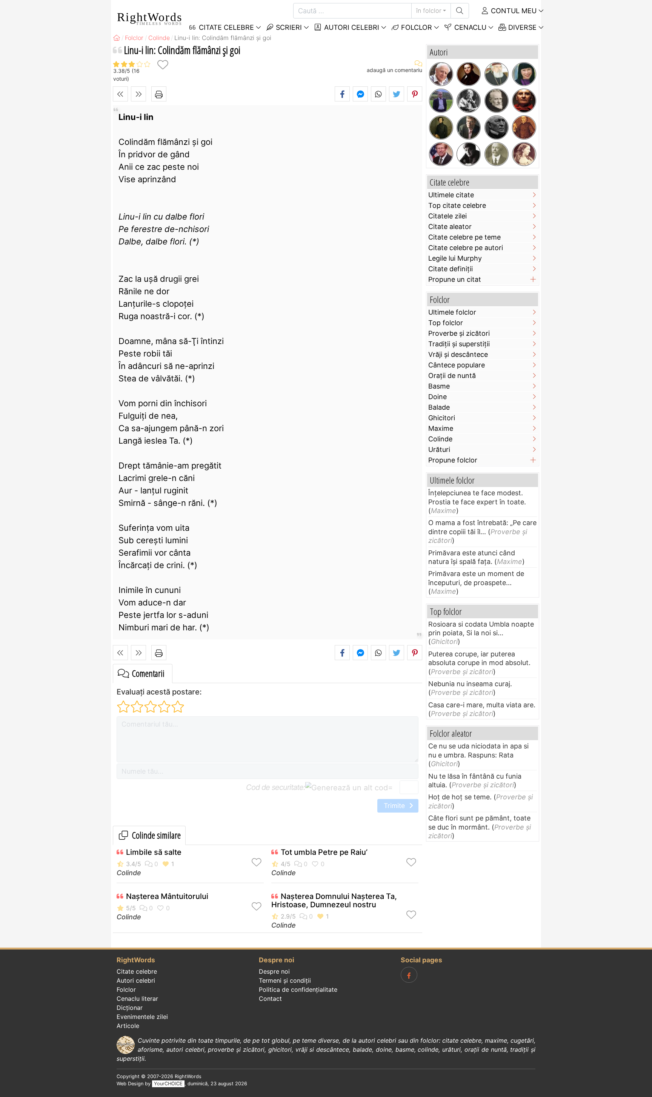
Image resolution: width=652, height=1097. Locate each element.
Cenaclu (469, 27)
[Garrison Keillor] (468, 127)
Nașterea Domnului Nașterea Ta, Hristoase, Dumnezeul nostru (334, 900)
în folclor (428, 10)
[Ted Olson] (441, 154)
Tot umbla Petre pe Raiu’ (324, 852)
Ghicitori (441, 418)
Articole (128, 1025)
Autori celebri (350, 27)
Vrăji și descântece (458, 354)
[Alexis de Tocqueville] (441, 127)
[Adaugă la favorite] (162, 65)
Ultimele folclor (452, 312)
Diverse (521, 27)
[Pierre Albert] (441, 101)
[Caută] (460, 10)
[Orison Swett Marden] (496, 154)
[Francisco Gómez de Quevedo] (524, 127)
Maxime (440, 428)
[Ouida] (524, 154)
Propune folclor (452, 460)
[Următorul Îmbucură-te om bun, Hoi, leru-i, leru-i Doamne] (138, 93)
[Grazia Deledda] (468, 101)
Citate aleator (450, 226)
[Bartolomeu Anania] (496, 74)
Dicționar (130, 1007)
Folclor (415, 27)
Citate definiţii (450, 269)
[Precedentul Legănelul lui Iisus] (120, 93)
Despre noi (274, 971)
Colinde (129, 873)
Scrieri (288, 27)
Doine (437, 397)
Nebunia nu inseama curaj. (470, 684)
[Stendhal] (468, 74)
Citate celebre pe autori (465, 248)
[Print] (158, 93)
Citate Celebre (225, 27)
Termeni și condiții (285, 980)
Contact (270, 998)
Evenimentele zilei (142, 1016)
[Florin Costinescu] (468, 154)
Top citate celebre (457, 205)
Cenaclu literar (137, 998)
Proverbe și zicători (459, 333)
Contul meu (513, 11)
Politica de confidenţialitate (298, 989)
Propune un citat (454, 279)
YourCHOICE (168, 1083)
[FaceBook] (409, 975)
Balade (439, 407)
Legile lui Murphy (455, 258)
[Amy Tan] (524, 74)
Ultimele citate (451, 195)
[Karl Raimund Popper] (441, 74)
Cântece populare (456, 365)
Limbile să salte (153, 852)
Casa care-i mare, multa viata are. (481, 705)
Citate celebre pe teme (464, 237)
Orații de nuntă (452, 375)
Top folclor (445, 323)
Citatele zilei (447, 216)
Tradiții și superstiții (459, 344)
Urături (439, 449)
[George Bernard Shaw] (496, 101)
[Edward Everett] (496, 127)
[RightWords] (116, 37)
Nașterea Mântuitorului (167, 896)
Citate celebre (137, 971)
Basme (439, 386)
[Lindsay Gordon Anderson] (524, 101)
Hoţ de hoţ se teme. (460, 797)
